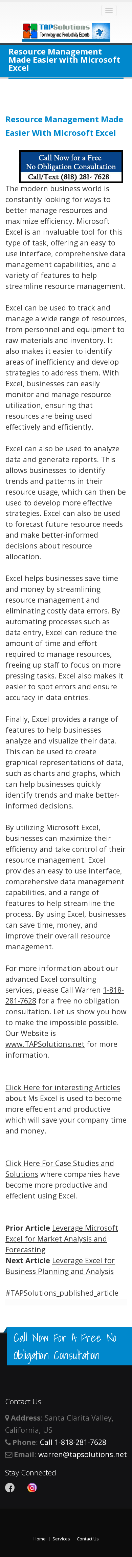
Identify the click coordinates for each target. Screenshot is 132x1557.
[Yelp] (21, 1487)
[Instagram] (32, 1487)
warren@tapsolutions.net (82, 1454)
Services (61, 1539)
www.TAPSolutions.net (45, 1044)
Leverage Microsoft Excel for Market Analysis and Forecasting (61, 1238)
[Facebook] (10, 1487)
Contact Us (88, 1539)
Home (40, 1539)
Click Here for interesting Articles (62, 1087)
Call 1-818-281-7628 (73, 1442)
